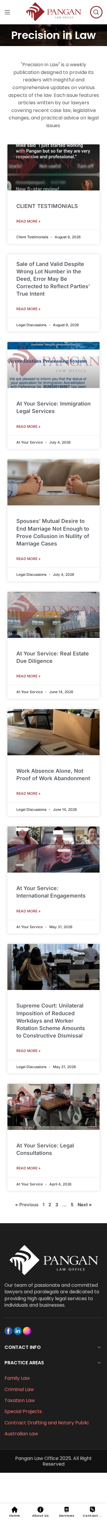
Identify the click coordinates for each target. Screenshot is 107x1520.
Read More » (28, 221)
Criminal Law (19, 1389)
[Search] (96, 12)
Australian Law (21, 1434)
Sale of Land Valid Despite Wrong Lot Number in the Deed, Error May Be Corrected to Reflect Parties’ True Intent (53, 279)
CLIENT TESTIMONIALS (47, 206)
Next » (85, 1204)
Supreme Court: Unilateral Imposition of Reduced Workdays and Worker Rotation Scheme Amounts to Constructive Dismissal (50, 1020)
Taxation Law (19, 1400)
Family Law (17, 1378)
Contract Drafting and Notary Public (46, 1423)
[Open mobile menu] (7, 12)
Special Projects (23, 1411)
